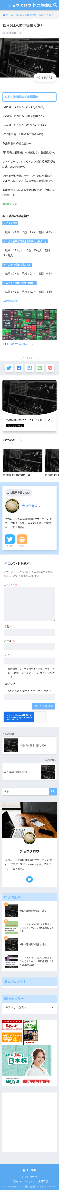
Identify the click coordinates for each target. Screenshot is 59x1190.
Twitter (10, 546)
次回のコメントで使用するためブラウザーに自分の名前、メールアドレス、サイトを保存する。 (31, 673)
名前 (8, 626)
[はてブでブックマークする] (29, 368)
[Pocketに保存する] (50, 368)
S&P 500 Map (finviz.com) (21, 344)
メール (9, 640)
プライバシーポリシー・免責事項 (29, 1181)
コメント (11, 584)
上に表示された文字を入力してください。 (29, 691)
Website (22, 546)
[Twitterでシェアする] (9, 368)
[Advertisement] (29, 1122)
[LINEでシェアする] (40, 368)
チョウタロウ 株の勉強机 (30, 5)
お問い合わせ (29, 1176)
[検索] (53, 791)
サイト (8, 655)
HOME (31, 1170)
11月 (20, 440)
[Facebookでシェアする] (19, 368)
